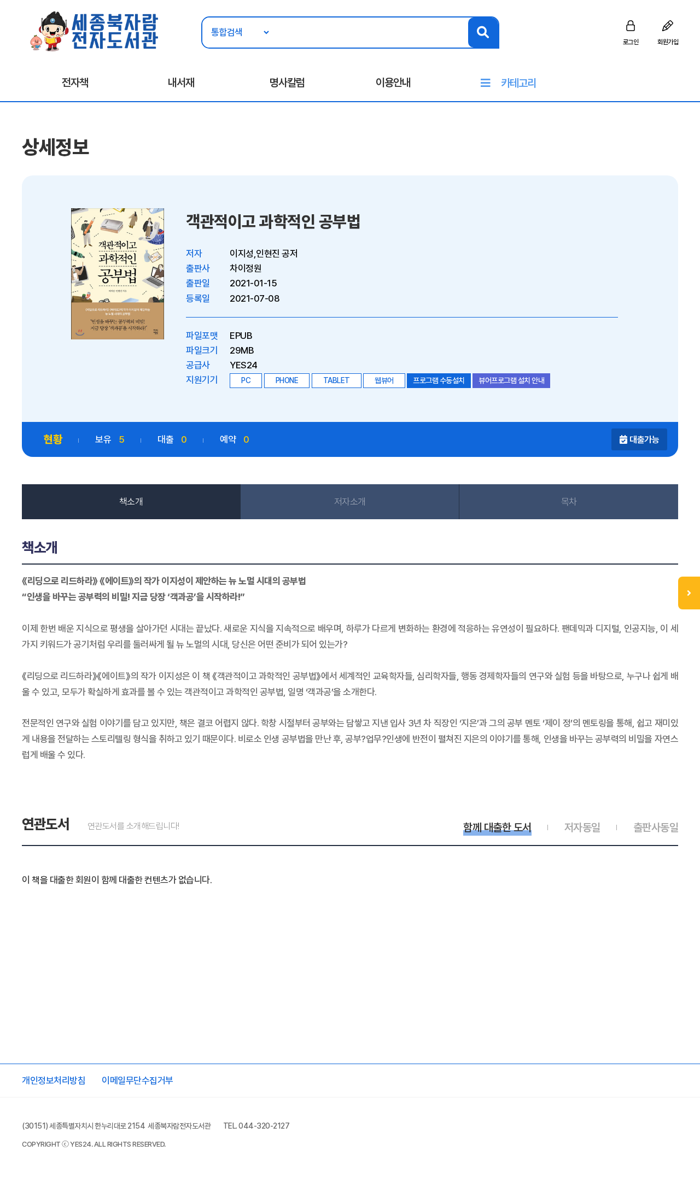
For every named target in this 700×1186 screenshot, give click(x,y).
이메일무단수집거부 (137, 1080)
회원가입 (667, 42)
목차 (569, 501)
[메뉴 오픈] (689, 593)
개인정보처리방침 (53, 1080)
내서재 (181, 82)
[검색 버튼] (483, 32)
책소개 (131, 501)
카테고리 (518, 83)
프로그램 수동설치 (439, 380)
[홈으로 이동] (95, 30)
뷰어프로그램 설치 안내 (511, 380)
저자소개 (350, 501)
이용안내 (393, 82)
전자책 (75, 82)
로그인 (631, 42)
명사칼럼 (287, 82)
